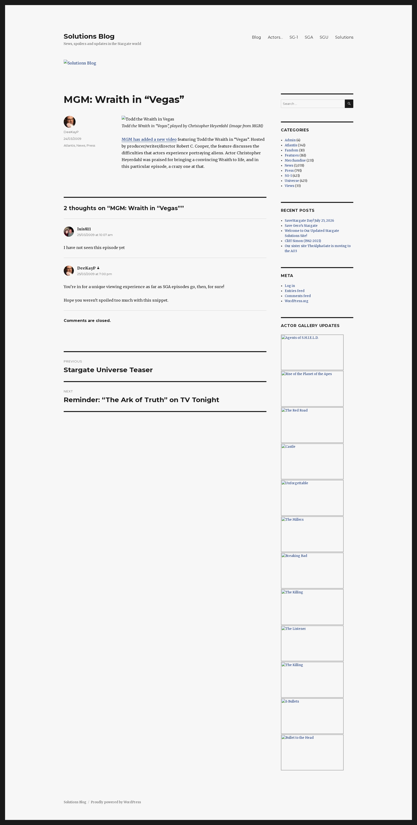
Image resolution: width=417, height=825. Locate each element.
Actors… (275, 37)
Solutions (344, 37)
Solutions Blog (89, 36)
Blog (256, 37)
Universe (292, 181)
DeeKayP (71, 132)
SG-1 (294, 37)
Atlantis (69, 145)
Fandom (291, 150)
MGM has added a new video (149, 139)
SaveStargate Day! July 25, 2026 (309, 221)
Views (289, 186)
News (80, 145)
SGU (324, 37)
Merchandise (295, 160)
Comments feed (298, 296)
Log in (290, 286)
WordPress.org (296, 301)
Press (91, 145)
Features (292, 155)
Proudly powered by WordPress (116, 802)
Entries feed (295, 291)
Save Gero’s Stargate (301, 226)
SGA (309, 37)
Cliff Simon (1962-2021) (303, 241)
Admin (290, 140)
